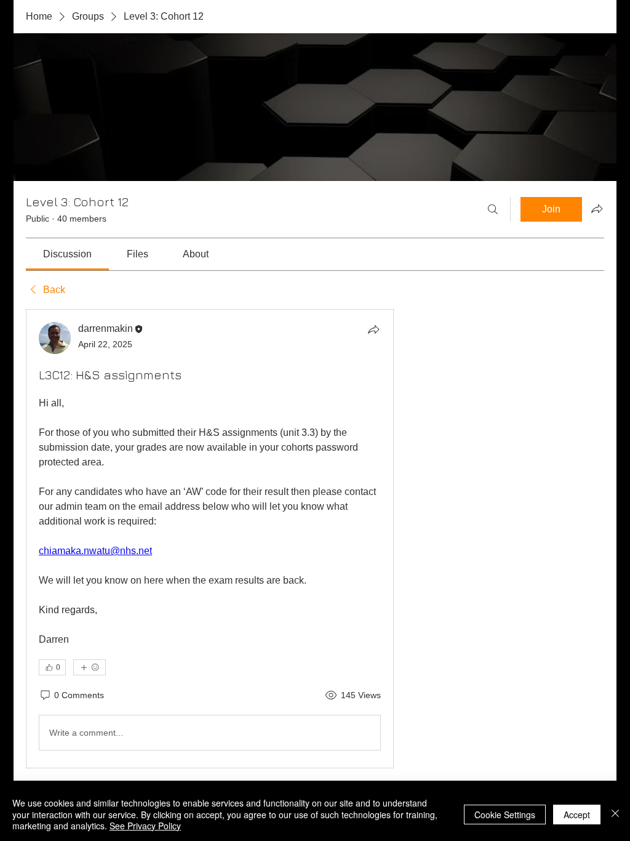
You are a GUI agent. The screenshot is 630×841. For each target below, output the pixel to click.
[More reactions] (89, 667)
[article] (210, 538)
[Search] (492, 209)
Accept (577, 814)
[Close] (615, 814)
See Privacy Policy (145, 825)
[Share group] (596, 208)
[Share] (373, 329)
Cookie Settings (504, 814)
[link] (67, 254)
